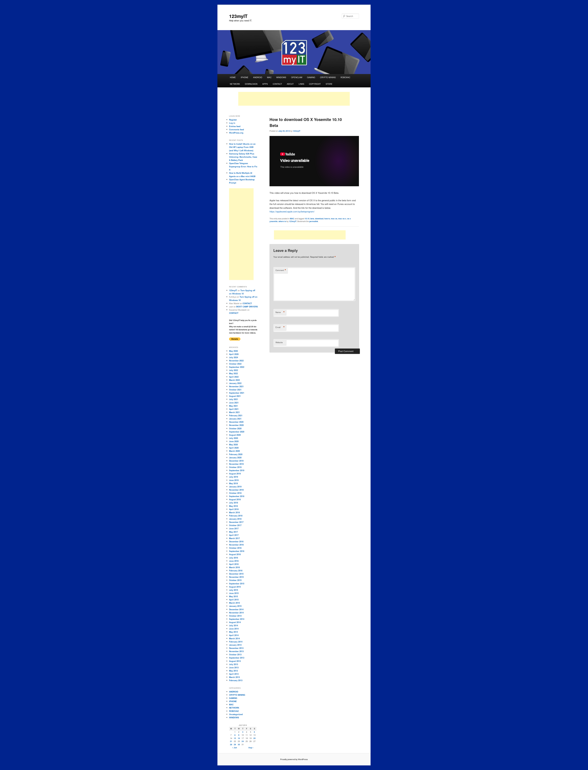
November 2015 (236, 576)
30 (239, 744)
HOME (233, 77)
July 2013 (233, 664)
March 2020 (234, 450)
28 (231, 744)
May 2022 (233, 373)
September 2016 (236, 551)
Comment (280, 270)
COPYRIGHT (315, 83)
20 (254, 738)
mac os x (342, 218)
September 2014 (236, 619)
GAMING (311, 77)
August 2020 (235, 434)
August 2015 (235, 586)
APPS (265, 83)
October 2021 (235, 389)
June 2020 (234, 441)
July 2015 (233, 589)
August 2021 (235, 396)
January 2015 (235, 606)
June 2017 (234, 528)
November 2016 (236, 544)
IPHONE (244, 77)
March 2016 (234, 567)
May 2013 (233, 670)
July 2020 (233, 438)
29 (235, 744)
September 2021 (236, 392)
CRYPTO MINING (328, 77)
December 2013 (236, 648)
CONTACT (277, 83)
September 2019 (236, 470)
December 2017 (236, 522)
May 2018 (233, 506)
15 (235, 738)
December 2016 (236, 541)
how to (327, 218)
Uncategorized (236, 714)
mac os (334, 218)
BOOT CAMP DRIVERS (247, 306)
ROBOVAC (345, 77)
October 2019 (235, 467)
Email (280, 327)
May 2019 (233, 483)
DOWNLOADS (251, 83)
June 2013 (234, 667)
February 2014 (235, 641)
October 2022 (235, 363)
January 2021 (235, 418)
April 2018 (234, 509)
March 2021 (234, 412)
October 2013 (235, 654)
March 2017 (234, 538)
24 (243, 741)
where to (282, 221)
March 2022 (234, 380)
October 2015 (235, 580)
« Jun (234, 747)
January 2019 (235, 486)
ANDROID (257, 77)
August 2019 (235, 473)
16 (239, 738)
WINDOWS (281, 77)
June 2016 (234, 560)
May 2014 (233, 631)
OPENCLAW (296, 77)
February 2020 (235, 454)
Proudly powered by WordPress (294, 759)
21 (231, 741)
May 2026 (233, 350)
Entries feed (234, 126)
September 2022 (236, 367)
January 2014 (235, 644)
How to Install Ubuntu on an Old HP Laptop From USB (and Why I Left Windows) (242, 147)
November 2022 (236, 360)
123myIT (238, 16)
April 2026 (234, 354)
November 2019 (236, 463)
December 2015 (236, 573)
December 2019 (236, 460)
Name (280, 312)
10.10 (307, 218)
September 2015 (236, 583)
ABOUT (290, 83)
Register (233, 119)
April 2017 (234, 535)
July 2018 (233, 502)
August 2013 (235, 661)
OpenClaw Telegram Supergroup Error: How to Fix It (243, 166)
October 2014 (235, 615)
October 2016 (235, 547)
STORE (329, 83)
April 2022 (234, 376)
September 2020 (236, 431)
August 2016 (235, 554)
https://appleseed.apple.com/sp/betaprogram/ (292, 211)
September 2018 (236, 496)
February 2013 (235, 680)
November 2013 (236, 651)
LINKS (301, 83)
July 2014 (233, 625)
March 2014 (234, 638)
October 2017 (235, 525)
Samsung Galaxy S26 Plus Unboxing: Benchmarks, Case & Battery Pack (243, 156)
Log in (232, 122)
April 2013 (234, 673)
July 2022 (233, 370)
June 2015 (234, 593)
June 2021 (234, 402)
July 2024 (233, 357)
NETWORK (235, 83)
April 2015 (234, 599)
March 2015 (234, 602)
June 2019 (234, 480)
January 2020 (235, 457)
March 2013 (234, 677)
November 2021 (236, 386)
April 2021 (234, 409)
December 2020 (236, 421)
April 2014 (234, 635)
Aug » (250, 747)
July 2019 (233, 476)
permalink (313, 221)
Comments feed (236, 129)
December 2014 (236, 609)
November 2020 (236, 425)
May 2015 (233, 596)
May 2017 (233, 531)
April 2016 (234, 564)
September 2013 (236, 657)
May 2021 (233, 405)
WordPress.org (236, 132)
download (319, 218)
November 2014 (236, 612)
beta (312, 218)
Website (279, 342)
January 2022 (235, 383)
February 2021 (235, 415)
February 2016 (235, 570)
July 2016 (233, 557)
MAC (269, 77)
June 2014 (234, 628)
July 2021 (233, 399)
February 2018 (235, 515)
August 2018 (235, 499)
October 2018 (235, 493)
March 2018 (234, 512)
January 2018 (235, 518)
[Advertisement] (294, 99)
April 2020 (234, 447)
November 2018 (236, 489)
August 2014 (235, 622)
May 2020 (233, 444)
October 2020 (235, 428)
